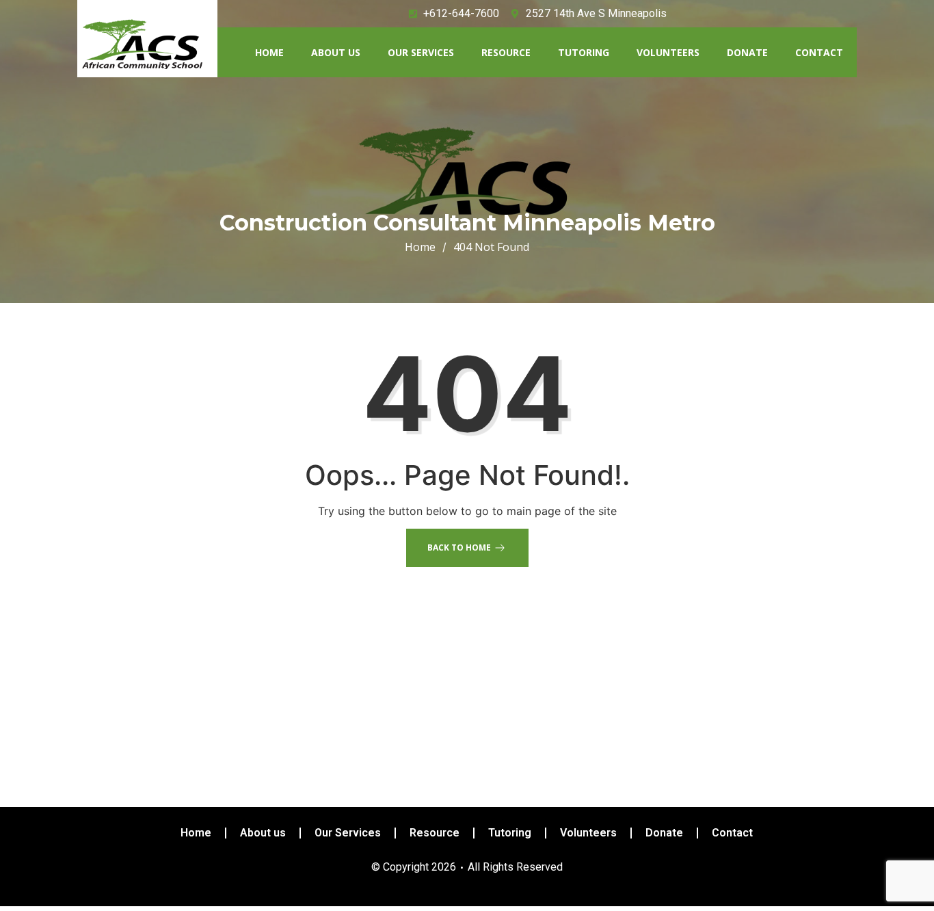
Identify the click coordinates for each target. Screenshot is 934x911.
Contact (819, 52)
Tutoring (583, 52)
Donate (747, 52)
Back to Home (459, 547)
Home (269, 52)
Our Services (421, 52)
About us (335, 52)
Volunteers (668, 52)
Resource (506, 52)
